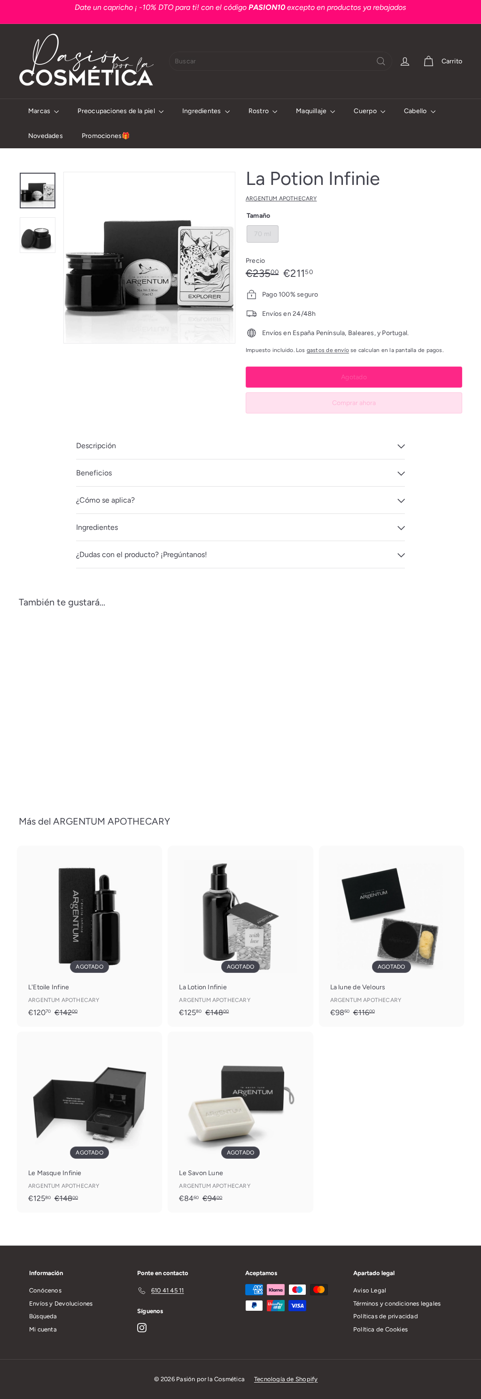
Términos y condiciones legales (397, 1303)
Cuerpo (366, 111)
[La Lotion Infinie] (240, 936)
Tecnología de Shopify (286, 1379)
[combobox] (280, 61)
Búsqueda (43, 1316)
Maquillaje (312, 111)
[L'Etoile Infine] (89, 936)
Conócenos (45, 1290)
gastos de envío (328, 350)
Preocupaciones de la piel (117, 111)
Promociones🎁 (106, 136)
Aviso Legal (369, 1290)
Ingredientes (202, 111)
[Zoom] (149, 257)
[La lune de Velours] (391, 936)
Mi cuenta (43, 1329)
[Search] (381, 61)
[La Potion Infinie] (52, 705)
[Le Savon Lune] (240, 1122)
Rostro (259, 111)
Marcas (40, 111)
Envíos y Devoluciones (61, 1303)
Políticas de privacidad (385, 1316)
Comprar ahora (354, 403)
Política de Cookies (380, 1329)
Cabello (416, 111)
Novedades (45, 136)
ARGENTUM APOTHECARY (111, 821)
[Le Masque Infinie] (89, 1122)
